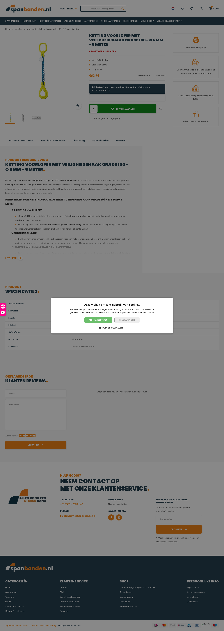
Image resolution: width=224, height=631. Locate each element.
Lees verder (148, 312)
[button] (112, 328)
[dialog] (112, 315)
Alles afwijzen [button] (127, 320)
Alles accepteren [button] (98, 320)
